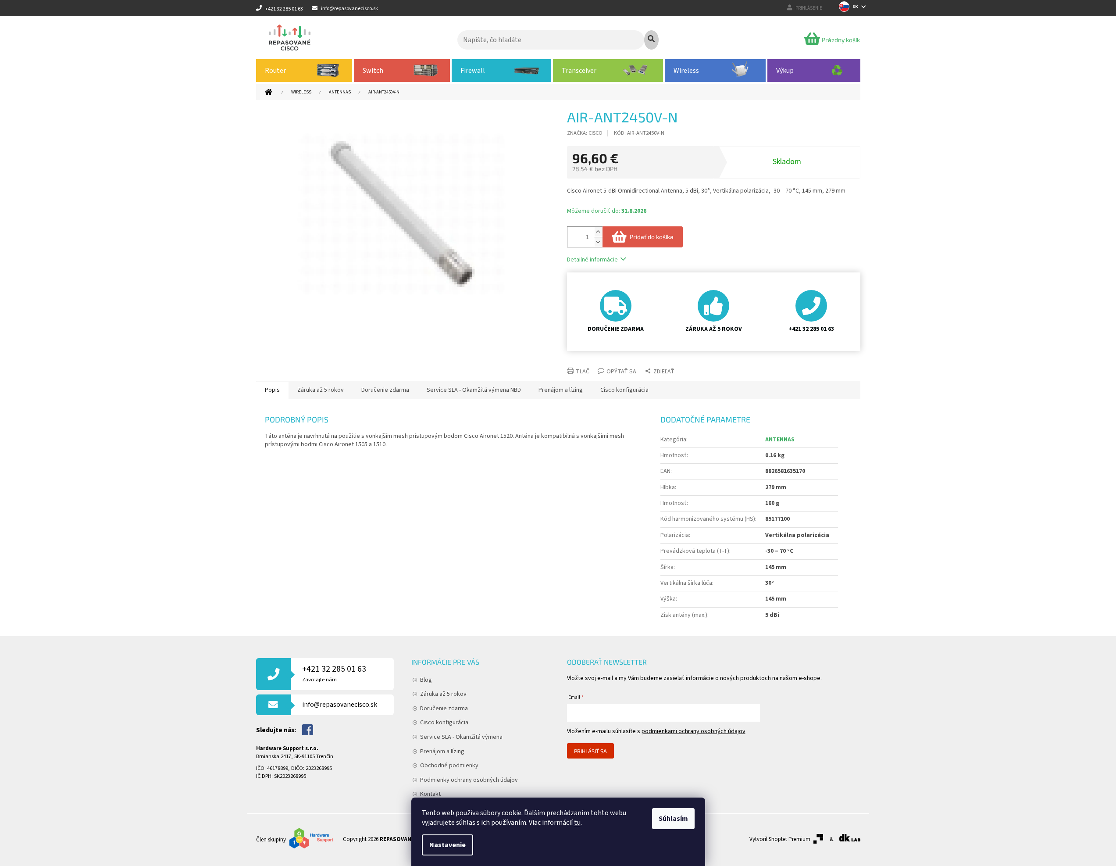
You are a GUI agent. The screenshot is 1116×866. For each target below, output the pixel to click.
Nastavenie (447, 845)
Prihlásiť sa (590, 751)
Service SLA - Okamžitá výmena (461, 737)
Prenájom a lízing (442, 751)
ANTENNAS (780, 439)
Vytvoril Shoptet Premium (779, 839)
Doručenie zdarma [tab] (385, 390)
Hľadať (651, 40)
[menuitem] (304, 70)
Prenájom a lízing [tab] (560, 390)
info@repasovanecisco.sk (339, 704)
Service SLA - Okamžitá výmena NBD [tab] (474, 390)
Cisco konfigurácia (444, 722)
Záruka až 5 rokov (443, 694)
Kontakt (430, 794)
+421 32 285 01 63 (334, 673)
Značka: (585, 133)
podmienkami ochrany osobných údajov (693, 731)
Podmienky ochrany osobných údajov (469, 780)
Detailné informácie (592, 259)
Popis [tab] (272, 390)
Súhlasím (673, 818)
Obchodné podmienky (449, 765)
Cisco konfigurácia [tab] (624, 390)
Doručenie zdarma (444, 708)
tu (577, 822)
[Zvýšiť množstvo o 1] (598, 232)
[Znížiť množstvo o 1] (598, 242)
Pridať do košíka (652, 236)
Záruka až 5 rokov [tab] (320, 390)
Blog (426, 680)
